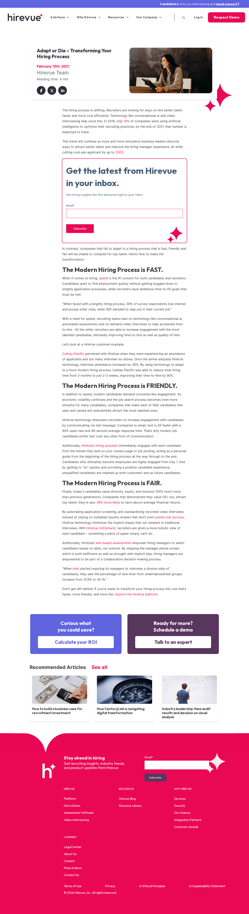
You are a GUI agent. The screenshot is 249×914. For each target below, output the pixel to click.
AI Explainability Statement (207, 886)
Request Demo (226, 17)
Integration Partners (187, 820)
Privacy (110, 886)
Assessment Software (79, 813)
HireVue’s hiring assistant (99, 445)
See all (99, 667)
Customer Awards (186, 827)
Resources (116, 17)
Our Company (147, 17)
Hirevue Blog (127, 799)
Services (180, 799)
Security (179, 806)
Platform (70, 799)
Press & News (73, 868)
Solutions (57, 17)
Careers (69, 861)
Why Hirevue (86, 17)
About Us (70, 854)
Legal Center (73, 847)
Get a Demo (72, 806)
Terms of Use (73, 886)
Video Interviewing (76, 820)
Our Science (182, 813)
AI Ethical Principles (152, 886)
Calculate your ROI (76, 642)
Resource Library (130, 806)
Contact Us (71, 875)
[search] (182, 17)
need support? (227, 4)
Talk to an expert (173, 642)
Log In (198, 17)
